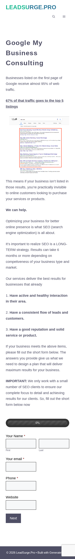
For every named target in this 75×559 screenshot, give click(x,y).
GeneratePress (59, 552)
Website (12, 497)
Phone (12, 478)
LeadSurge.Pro (31, 7)
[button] (53, 16)
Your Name (15, 436)
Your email (15, 459)
